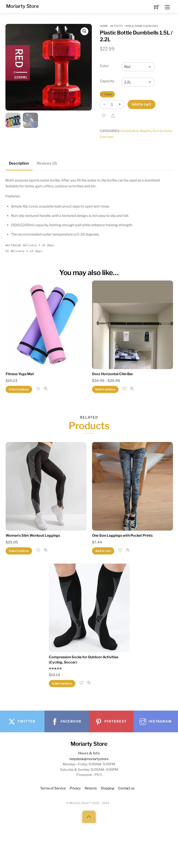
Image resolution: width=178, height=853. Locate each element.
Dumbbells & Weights (135, 131)
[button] (84, 31)
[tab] (19, 163)
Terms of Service (53, 788)
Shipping (107, 788)
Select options (19, 389)
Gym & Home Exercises (141, 26)
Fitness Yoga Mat (20, 374)
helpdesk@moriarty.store (89, 759)
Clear (108, 94)
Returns (91, 788)
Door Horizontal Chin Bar (112, 374)
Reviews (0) (47, 163)
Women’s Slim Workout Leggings (33, 535)
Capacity (107, 81)
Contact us (126, 788)
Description (19, 163)
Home (104, 26)
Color (104, 66)
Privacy (75, 788)
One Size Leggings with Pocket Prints (122, 535)
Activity (116, 26)
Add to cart (141, 104)
